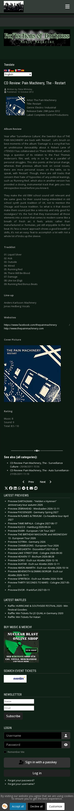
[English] (5, 70)
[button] (6, 488)
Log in (37, 773)
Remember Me (16, 752)
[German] (12, 70)
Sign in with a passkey (41, 762)
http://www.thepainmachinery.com (24, 328)
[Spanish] (22, 70)
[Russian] (19, 70)
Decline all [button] (36, 806)
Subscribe (13, 716)
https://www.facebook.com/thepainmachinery (30, 324)
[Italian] (16, 70)
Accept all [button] (18, 806)
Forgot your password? (21, 780)
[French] (9, 70)
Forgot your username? (21, 784)
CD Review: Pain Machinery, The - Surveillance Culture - (36, 464)
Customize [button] (55, 806)
